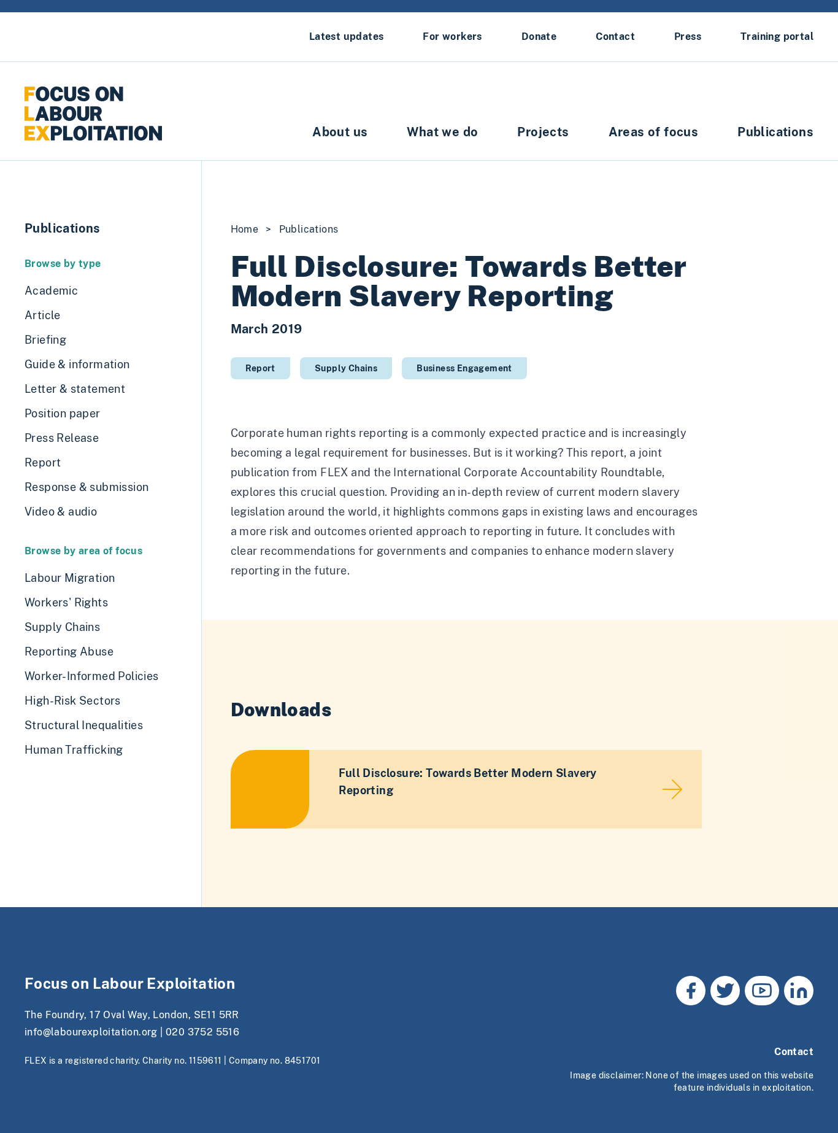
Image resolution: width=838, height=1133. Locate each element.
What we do (442, 132)
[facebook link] (690, 990)
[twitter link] (725, 990)
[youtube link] (762, 990)
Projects (543, 132)
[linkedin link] (798, 990)
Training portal (776, 36)
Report (260, 368)
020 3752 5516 (202, 1032)
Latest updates (346, 36)
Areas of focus (654, 132)
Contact (615, 36)
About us (339, 132)
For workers (452, 36)
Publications (775, 132)
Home (245, 229)
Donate (538, 36)
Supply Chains (346, 368)
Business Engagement (464, 368)
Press (687, 36)
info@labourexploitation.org (91, 1032)
